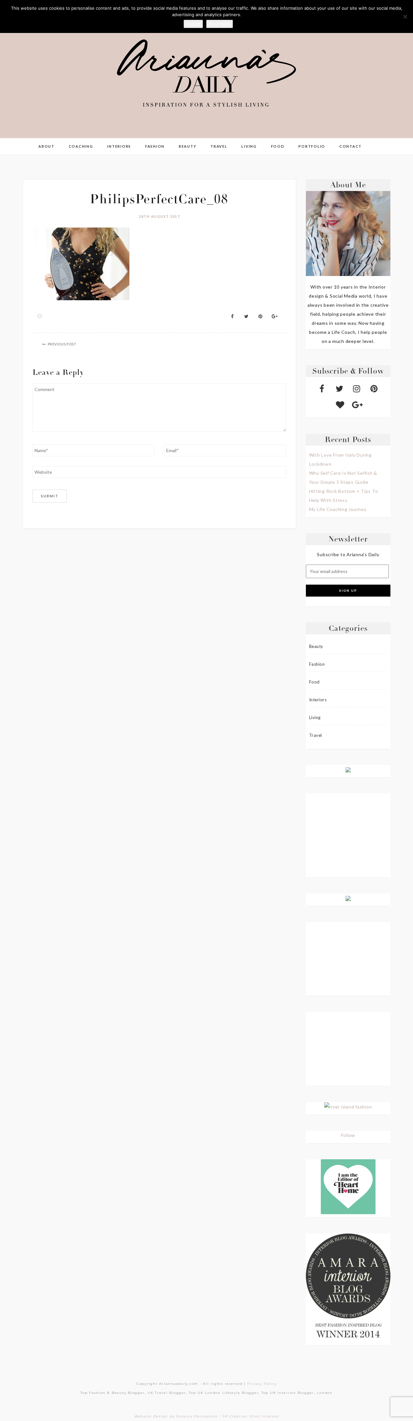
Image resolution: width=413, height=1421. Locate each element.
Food (278, 146)
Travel (218, 146)
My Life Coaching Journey (338, 509)
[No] (405, 16)
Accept (193, 24)
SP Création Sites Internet (250, 1416)
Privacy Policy (262, 1384)
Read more (219, 24)
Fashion (155, 146)
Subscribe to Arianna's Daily (348, 554)
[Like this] (39, 316)
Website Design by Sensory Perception (176, 1416)
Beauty (187, 146)
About (46, 146)
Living (249, 146)
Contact (350, 146)
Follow (348, 1135)
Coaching (81, 146)
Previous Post (62, 344)
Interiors (119, 146)
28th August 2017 (159, 216)
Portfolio (311, 146)
